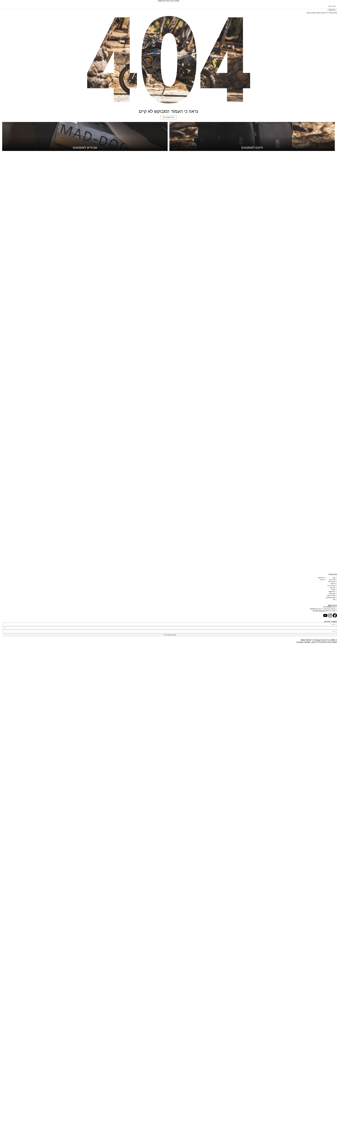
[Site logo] (331, 5)
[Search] (3, 5)
